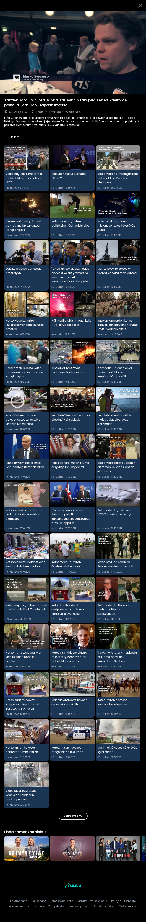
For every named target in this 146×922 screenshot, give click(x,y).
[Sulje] (140, 5)
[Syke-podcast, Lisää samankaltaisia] (72, 849)
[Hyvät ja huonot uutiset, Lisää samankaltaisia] (118, 849)
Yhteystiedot (56, 906)
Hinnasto (130, 901)
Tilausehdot (38, 901)
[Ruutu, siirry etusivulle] (73, 886)
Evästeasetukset (105, 906)
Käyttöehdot (18, 901)
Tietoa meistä (128, 906)
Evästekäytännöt (79, 906)
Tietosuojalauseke (61, 901)
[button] (73, 52)
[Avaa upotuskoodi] (139, 15)
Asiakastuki (16, 906)
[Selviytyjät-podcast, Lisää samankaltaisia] (26, 849)
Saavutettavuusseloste (92, 901)
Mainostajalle (36, 906)
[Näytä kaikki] (73, 848)
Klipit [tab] (15, 137)
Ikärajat (116, 901)
